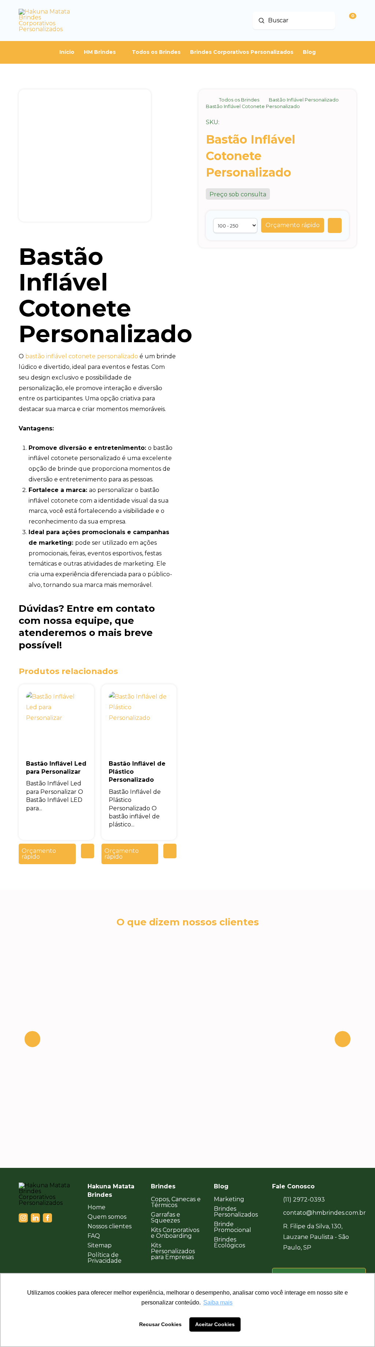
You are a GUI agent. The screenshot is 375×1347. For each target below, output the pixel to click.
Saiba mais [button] (218, 1302)
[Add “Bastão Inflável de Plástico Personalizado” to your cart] (170, 851)
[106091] (335, 225)
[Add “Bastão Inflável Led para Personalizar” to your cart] (87, 851)
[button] (292, 225)
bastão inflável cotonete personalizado (81, 356)
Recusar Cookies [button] (160, 1324)
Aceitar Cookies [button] (215, 1324)
